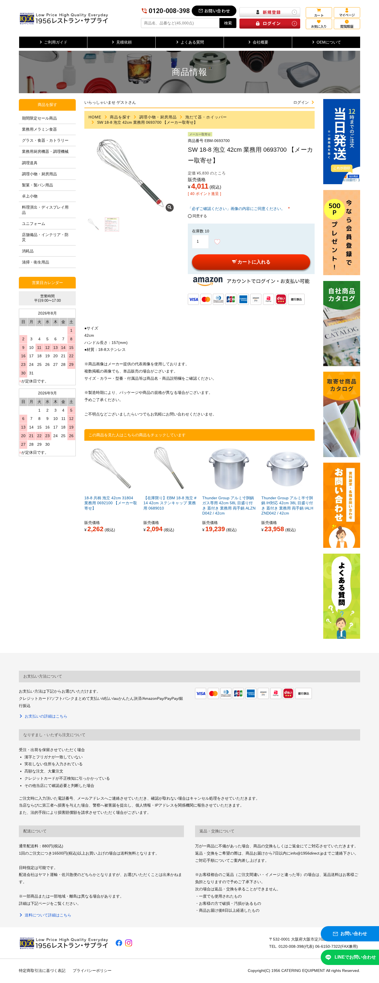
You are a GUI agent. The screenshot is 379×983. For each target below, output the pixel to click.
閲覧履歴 (346, 26)
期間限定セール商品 (39, 118)
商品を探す (120, 117)
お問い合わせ (217, 11)
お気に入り (319, 26)
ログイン (301, 102)
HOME (95, 117)
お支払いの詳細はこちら (46, 716)
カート (319, 15)
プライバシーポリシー (92, 970)
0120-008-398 (169, 11)
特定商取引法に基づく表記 (42, 970)
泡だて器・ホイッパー (206, 117)
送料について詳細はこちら (48, 915)
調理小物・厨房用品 (158, 117)
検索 (228, 23)
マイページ (347, 14)
